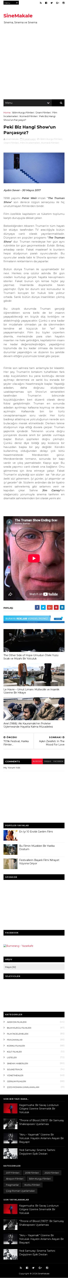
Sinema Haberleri (17, 1063)
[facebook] (46, 3)
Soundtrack (14, 1069)
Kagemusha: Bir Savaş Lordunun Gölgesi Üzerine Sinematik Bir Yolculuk (39, 1109)
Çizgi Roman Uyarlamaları (23, 1087)
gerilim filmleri (16, 1081)
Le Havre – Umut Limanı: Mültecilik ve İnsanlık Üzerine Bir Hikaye (31, 691)
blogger (37, 761)
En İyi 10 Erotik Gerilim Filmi (36, 831)
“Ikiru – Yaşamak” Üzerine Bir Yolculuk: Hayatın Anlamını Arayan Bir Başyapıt (41, 1138)
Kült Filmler (14, 1051)
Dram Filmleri (43, 112)
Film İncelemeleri (30, 142)
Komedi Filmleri (28, 116)
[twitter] (52, 3)
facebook (58, 761)
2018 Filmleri (32, 1172)
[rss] (41, 3)
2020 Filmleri (52, 1172)
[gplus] (57, 3)
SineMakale (18, 16)
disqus (47, 761)
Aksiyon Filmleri (17, 1022)
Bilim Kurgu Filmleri (23, 112)
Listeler (12, 1057)
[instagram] (64, 3)
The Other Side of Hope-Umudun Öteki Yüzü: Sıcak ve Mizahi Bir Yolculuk (31, 657)
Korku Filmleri (16, 1045)
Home (7, 112)
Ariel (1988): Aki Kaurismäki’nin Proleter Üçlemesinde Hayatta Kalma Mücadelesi (28, 725)
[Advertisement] (34, 61)
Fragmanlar (14, 1039)
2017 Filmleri (12, 1172)
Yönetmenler (15, 1075)
